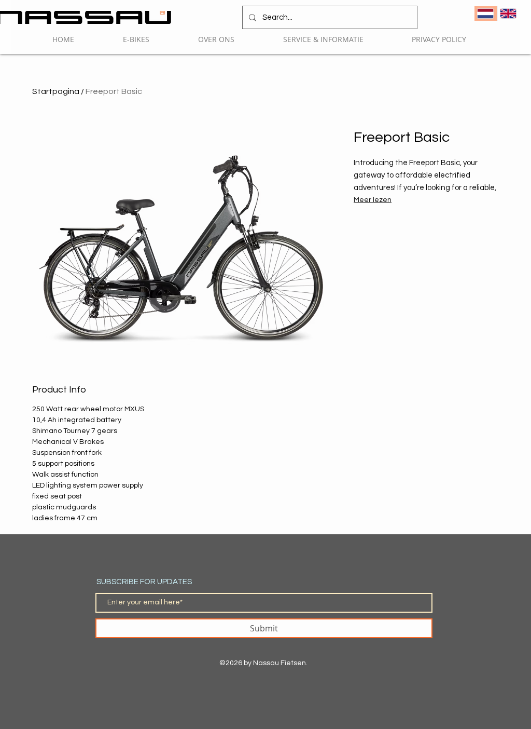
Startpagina (55, 91)
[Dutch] (485, 13)
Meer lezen (373, 200)
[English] (508, 13)
